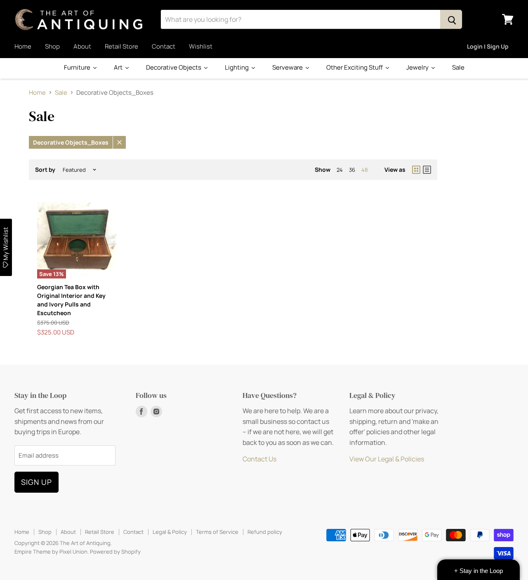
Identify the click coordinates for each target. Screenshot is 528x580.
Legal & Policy (170, 532)
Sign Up (36, 482)
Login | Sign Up (488, 46)
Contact (163, 46)
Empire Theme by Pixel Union (50, 551)
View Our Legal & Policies (386, 458)
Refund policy (265, 532)
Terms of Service (217, 532)
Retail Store (121, 46)
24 (340, 169)
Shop (52, 46)
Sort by (45, 169)
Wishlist (200, 46)
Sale (61, 92)
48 (364, 169)
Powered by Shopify (115, 551)
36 (352, 169)
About (82, 46)
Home (22, 46)
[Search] (451, 19)
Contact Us (259, 458)
